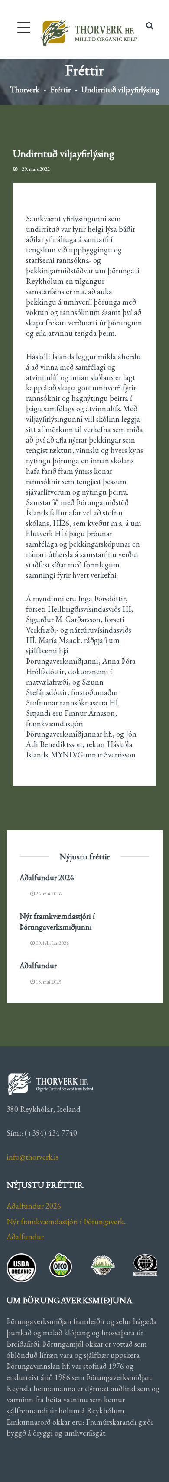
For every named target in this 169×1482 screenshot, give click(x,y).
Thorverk (24, 90)
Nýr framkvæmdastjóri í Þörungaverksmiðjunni (57, 921)
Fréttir (60, 90)
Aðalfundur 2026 (47, 877)
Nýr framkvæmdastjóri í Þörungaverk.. (66, 1221)
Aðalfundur (38, 966)
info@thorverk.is (32, 1157)
